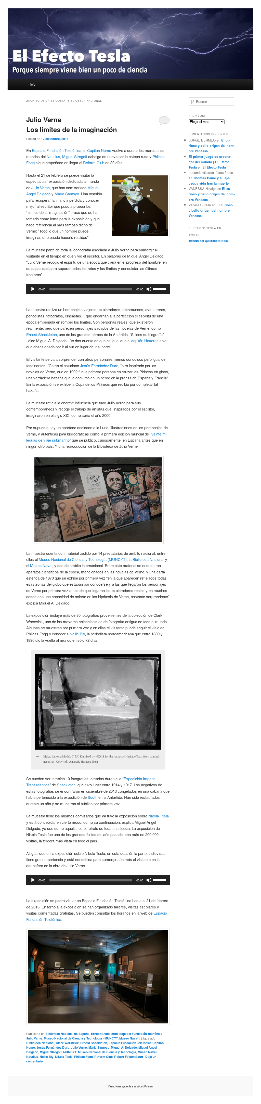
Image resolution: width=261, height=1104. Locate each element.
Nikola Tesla (158, 815)
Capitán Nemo (99, 150)
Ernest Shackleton (41, 334)
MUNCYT (69, 1052)
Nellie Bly (77, 633)
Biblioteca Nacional (148, 559)
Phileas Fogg (83, 1056)
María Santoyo (67, 193)
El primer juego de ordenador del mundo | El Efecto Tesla (210, 162)
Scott (92, 797)
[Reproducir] (32, 289)
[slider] (160, 288)
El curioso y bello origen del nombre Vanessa (212, 145)
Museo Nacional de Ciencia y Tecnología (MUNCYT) (83, 559)
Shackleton (66, 784)
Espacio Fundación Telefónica (56, 150)
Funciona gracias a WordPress (130, 1086)
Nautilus (53, 156)
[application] (98, 289)
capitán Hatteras (145, 340)
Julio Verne (40, 187)
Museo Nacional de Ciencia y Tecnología (107, 1052)
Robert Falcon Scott (128, 1056)
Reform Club (93, 162)
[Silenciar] (148, 289)
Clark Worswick (67, 1043)
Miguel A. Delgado (124, 1047)
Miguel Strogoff (74, 156)
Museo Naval (41, 565)
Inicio (31, 84)
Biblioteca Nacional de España (67, 1033)
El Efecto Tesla (214, 167)
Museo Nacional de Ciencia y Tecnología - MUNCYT (81, 1038)
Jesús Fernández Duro (99, 365)
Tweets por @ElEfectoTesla (208, 240)
